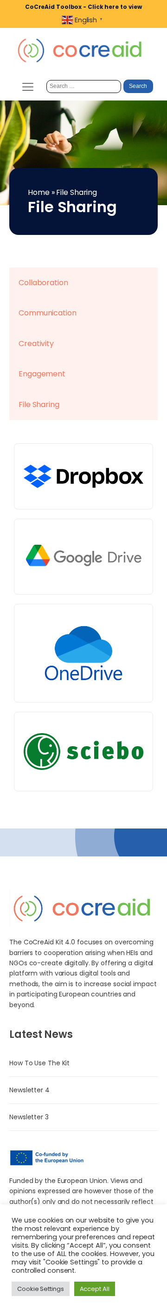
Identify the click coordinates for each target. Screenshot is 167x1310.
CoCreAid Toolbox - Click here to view (83, 7)
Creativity (36, 343)
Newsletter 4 (29, 1090)
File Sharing (39, 404)
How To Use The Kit (39, 1063)
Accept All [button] (94, 1288)
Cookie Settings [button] (40, 1288)
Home (39, 192)
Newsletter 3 (29, 1117)
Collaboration (43, 282)
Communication (48, 312)
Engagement (42, 373)
